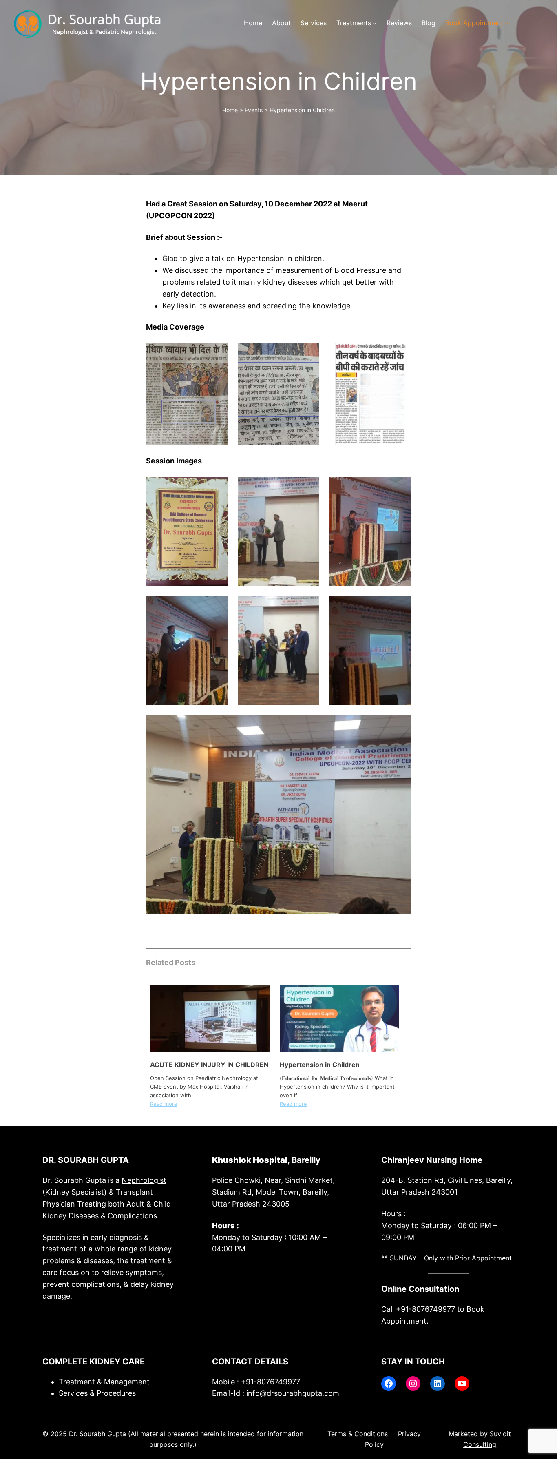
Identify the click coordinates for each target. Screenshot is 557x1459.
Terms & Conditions (357, 1434)
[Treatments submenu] (375, 23)
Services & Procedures (97, 1393)
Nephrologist (144, 1180)
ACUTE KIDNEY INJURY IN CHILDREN (209, 1064)
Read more (163, 1103)
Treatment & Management (104, 1381)
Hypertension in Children (320, 1064)
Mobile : (256, 1381)
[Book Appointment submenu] (507, 23)
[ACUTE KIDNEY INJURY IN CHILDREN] (210, 1049)
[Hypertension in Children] (339, 1049)
